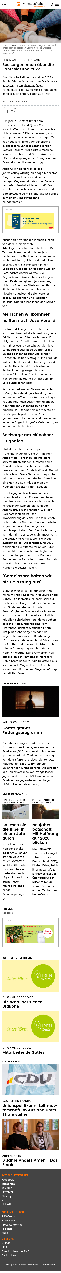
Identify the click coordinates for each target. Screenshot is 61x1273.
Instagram (8, 1183)
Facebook (7, 1179)
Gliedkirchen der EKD (15, 1251)
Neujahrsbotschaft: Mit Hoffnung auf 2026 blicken (45, 834)
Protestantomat (11, 1224)
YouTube (6, 1187)
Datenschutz (34, 1265)
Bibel (24, 102)
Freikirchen (8, 1255)
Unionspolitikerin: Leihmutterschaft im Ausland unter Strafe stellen (29, 1110)
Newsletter (8, 1220)
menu (4, 4)
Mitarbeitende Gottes (23, 1052)
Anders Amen (11, 1155)
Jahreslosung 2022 (16, 722)
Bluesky (6, 1196)
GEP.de (6, 1243)
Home (5, 110)
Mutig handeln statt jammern (43, 801)
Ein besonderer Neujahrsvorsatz (15, 801)
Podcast (6, 1228)
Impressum (49, 1265)
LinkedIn (6, 1204)
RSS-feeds (8, 1216)
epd (18, 102)
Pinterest (7, 1192)
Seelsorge (7, 913)
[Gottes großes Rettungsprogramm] (30, 701)
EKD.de (6, 1247)
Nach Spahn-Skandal (17, 1101)
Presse (22, 1265)
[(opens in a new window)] (29, 221)
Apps (4, 1232)
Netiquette (11, 1265)
